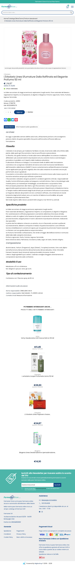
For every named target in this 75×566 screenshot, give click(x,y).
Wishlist (30, 112)
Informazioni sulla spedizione (27, 127)
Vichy (37, 336)
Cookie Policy (8, 537)
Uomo (21, 19)
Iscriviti (57, 485)
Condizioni (7, 534)
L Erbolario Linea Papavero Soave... (37, 414)
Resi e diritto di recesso (24, 537)
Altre (17, 19)
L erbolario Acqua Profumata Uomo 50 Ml (37, 376)
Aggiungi (19, 112)
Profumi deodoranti (30, 19)
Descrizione (9, 127)
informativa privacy (41, 488)
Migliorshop (38, 563)
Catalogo (12, 19)
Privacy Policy (21, 534)
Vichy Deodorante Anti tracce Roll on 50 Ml (37, 338)
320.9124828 (46, 503)
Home (6, 19)
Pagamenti (20, 531)
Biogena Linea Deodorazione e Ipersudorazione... (37, 453)
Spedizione (7, 531)
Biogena (37, 451)
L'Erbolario (7, 74)
